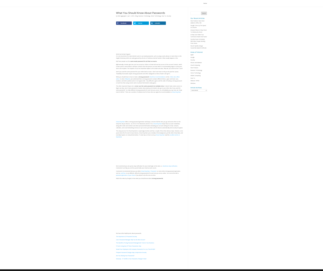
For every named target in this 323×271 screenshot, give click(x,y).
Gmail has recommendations (157, 77)
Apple (192, 55)
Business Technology (144, 16)
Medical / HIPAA (195, 80)
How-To (164, 16)
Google (192, 57)
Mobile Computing (196, 75)
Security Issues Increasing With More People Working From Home (198, 41)
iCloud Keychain (176, 92)
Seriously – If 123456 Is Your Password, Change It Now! (131, 259)
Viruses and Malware (196, 62)
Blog (136, 16)
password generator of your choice (125, 175)
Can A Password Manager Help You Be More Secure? (130, 240)
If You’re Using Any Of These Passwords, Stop (128, 246)
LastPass (123, 173)
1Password (153, 171)
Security (169, 16)
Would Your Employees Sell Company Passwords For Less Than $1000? (135, 249)
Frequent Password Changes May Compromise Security (131, 252)
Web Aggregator (122, 16)
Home (205, 3)
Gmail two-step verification (170, 166)
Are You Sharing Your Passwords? (125, 255)
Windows (193, 83)
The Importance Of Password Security (126, 236)
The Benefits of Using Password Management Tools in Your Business (135, 243)
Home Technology (156, 16)
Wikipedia (127, 79)
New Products (194, 67)
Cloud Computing (195, 65)
